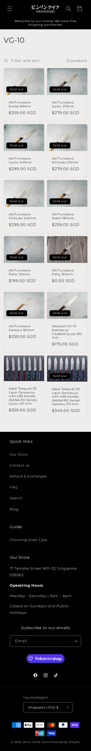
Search (16, 498)
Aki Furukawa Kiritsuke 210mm (65, 160)
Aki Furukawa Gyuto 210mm (63, 104)
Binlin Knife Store (36, 742)
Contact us (20, 465)
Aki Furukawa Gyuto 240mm (20, 160)
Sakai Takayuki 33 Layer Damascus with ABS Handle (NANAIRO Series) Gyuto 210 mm (23, 396)
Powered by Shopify (65, 742)
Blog (14, 509)
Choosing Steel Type (28, 540)
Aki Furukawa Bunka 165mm (20, 104)
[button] (9, 8)
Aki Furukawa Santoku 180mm (22, 328)
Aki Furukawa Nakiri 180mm (63, 216)
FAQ (14, 487)
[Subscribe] (75, 641)
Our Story (19, 454)
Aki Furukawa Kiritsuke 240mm (22, 216)
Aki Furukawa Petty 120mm (20, 272)
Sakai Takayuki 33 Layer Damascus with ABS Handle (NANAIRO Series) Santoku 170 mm (66, 396)
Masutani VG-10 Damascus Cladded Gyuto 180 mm (67, 332)
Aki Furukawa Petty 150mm (63, 272)
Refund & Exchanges (28, 476)
